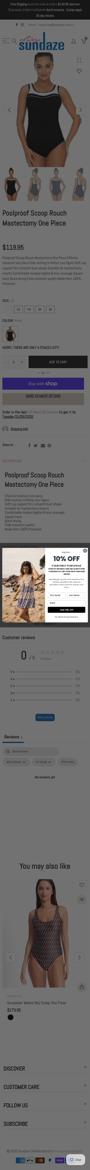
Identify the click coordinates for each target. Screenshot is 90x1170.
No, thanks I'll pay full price (66, 617)
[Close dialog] (85, 550)
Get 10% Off (66, 609)
